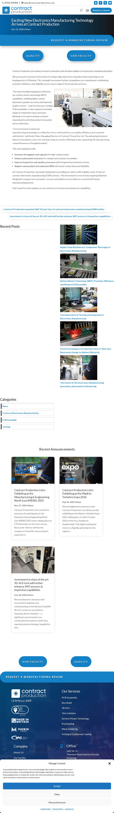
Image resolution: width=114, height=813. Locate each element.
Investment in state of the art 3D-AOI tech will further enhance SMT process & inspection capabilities (31, 584)
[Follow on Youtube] (110, 3)
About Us (18, 752)
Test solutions (69, 713)
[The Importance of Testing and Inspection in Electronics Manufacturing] (78, 300)
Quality (33, 55)
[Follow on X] (105, 3)
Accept (57, 786)
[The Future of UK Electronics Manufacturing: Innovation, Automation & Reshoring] (78, 368)
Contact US (69, 809)
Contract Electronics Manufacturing (20, 413)
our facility (81, 55)
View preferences (57, 802)
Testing (6, 426)
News (28, 29)
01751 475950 (11, 3)
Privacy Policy (58, 809)
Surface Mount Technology (75, 718)
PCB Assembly (9, 420)
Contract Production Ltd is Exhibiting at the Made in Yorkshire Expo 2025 (78, 493)
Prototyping (68, 723)
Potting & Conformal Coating (77, 734)
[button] (109, 763)
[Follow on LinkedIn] (96, 3)
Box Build (67, 702)
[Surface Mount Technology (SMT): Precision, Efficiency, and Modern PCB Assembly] (78, 266)
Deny (57, 794)
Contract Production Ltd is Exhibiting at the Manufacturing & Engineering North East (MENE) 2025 (31, 495)
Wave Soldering (70, 728)
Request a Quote (101, 10)
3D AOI (66, 707)
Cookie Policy (45, 809)
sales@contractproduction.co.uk (39, 3)
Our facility (32, 661)
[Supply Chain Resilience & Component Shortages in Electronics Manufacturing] (78, 235)
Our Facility (20, 757)
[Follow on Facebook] (100, 3)
